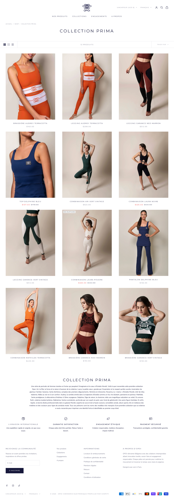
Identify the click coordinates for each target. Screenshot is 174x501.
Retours (86, 469)
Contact (86, 473)
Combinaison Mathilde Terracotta (30, 358)
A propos (117, 16)
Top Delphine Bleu (30, 201)
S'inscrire (14, 471)
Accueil (9, 24)
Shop (17, 24)
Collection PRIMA (28, 24)
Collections (79, 16)
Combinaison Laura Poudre (87, 280)
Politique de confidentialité (93, 461)
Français (144, 7)
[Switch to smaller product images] (9, 44)
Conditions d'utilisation (92, 477)
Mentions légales (90, 465)
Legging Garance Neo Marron (143, 123)
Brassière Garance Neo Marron (87, 358)
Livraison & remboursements (94, 454)
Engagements (99, 16)
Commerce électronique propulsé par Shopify (86, 494)
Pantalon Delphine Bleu (143, 280)
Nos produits (60, 16)
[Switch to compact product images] (13, 44)
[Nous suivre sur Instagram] (13, 485)
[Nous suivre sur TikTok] (19, 485)
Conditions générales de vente (95, 457)
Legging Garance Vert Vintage (30, 280)
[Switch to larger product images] (5, 44)
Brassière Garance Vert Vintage (143, 358)
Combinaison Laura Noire (143, 201)
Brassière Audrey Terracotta (30, 123)
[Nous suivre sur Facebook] (7, 485)
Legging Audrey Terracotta (87, 123)
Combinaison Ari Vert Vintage (87, 201)
